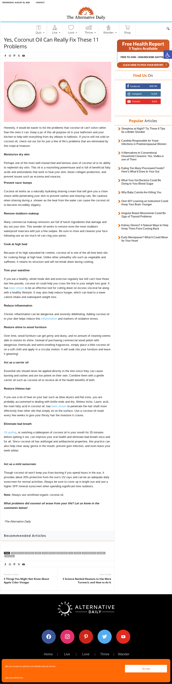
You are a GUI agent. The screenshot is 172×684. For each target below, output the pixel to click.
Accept (146, 668)
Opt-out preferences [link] (14, 678)
